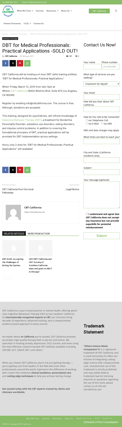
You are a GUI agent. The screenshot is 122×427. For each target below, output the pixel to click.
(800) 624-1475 (11, 2)
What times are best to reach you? (102, 136)
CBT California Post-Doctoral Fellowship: (17, 191)
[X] (13, 63)
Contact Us (39, 23)
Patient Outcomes (12, 23)
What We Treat (24, 10)
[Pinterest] (20, 63)
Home (5, 34)
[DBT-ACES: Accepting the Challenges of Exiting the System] (14, 248)
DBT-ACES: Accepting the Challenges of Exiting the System (12, 262)
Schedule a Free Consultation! (101, 422)
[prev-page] (4, 278)
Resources (51, 10)
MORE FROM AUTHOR (39, 233)
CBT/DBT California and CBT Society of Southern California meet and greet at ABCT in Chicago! (40, 265)
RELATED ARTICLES (14, 233)
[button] (116, 10)
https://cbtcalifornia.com (34, 212)
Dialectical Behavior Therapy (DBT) (22, 119)
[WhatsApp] (27, 63)
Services (40, 10)
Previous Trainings (19, 34)
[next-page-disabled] (9, 278)
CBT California (11, 56)
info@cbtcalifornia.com (37, 2)
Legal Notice (72, 189)
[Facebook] (5, 63)
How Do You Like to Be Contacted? (101, 116)
